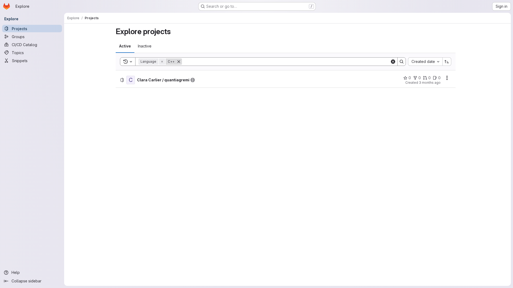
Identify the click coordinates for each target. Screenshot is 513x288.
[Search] (401, 61)
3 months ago (430, 83)
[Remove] (179, 61)
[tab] (125, 46)
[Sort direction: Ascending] (447, 61)
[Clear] (393, 61)
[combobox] (425, 61)
